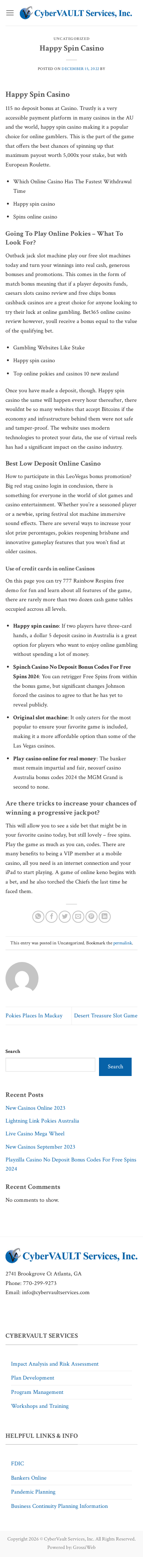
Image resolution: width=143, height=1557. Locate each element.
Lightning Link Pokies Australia (42, 1121)
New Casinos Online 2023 (35, 1108)
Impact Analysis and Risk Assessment (55, 1364)
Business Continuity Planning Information (59, 1506)
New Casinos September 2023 (40, 1147)
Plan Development (32, 1378)
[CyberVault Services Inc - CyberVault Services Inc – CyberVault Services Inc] (76, 12)
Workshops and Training (40, 1406)
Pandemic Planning (33, 1492)
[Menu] (10, 13)
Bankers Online (29, 1478)
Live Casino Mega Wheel (35, 1134)
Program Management (37, 1392)
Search (13, 1051)
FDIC (17, 1464)
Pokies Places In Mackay (34, 1016)
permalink (122, 943)
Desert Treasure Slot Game (106, 1016)
